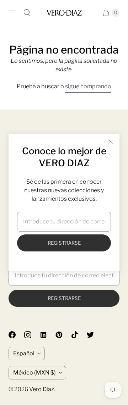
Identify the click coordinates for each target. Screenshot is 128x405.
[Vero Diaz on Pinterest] (63, 335)
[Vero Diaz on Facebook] (16, 335)
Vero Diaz (41, 389)
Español (23, 353)
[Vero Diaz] (64, 12)
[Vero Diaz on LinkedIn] (47, 335)
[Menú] (13, 12)
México (34, 372)
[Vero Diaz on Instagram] (32, 335)
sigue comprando (88, 86)
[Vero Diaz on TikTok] (79, 335)
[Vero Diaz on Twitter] (94, 335)
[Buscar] (27, 12)
